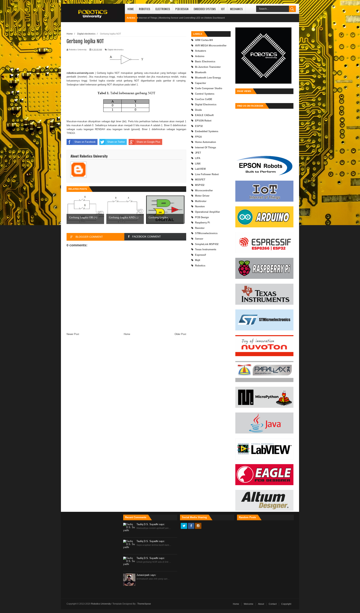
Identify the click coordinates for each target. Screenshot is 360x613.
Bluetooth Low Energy (208, 77)
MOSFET (200, 179)
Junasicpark (146, 575)
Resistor (200, 228)
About (261, 604)
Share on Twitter (116, 141)
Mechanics (236, 9)
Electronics (162, 9)
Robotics (144, 9)
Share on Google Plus (148, 141)
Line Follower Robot (207, 174)
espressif (200, 254)
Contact (273, 604)
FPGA (198, 136)
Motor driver (202, 195)
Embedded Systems (205, 9)
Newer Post (73, 334)
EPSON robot (203, 120)
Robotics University (101, 603)
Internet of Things (205, 147)
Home (131, 9)
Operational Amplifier (207, 211)
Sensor (199, 238)
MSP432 (199, 185)
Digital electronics (205, 104)
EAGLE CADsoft (204, 115)
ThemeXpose (144, 603)
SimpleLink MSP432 (206, 244)
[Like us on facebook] (191, 526)
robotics (200, 265)
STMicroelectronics (206, 233)
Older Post (180, 334)
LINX (198, 163)
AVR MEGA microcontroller (210, 45)
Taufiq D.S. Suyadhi (150, 524)
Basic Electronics (205, 61)
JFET (198, 152)
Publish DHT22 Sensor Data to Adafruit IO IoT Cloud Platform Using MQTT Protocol (182, 18)
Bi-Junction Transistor (208, 67)
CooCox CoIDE (203, 99)
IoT (223, 9)
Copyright (286, 604)
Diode (198, 110)
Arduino (199, 56)
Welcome (248, 604)
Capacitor (200, 83)
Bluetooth (200, 72)
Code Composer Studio (208, 88)
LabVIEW (200, 168)
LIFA (197, 158)
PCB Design (181, 9)
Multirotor (200, 201)
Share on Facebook (85, 141)
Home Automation (205, 142)
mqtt (197, 260)
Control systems (204, 93)
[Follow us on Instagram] (198, 526)
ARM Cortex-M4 (204, 40)
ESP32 (199, 126)
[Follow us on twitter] (184, 526)
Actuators (200, 50)
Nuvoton (200, 206)
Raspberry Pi (202, 222)
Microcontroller (204, 190)
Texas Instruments (205, 249)
